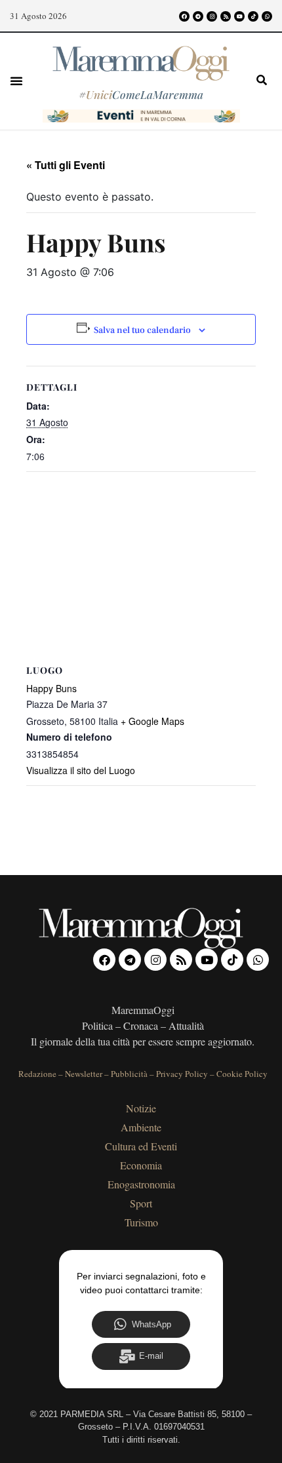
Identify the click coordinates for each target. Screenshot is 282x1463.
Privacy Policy (182, 1074)
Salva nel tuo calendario (142, 330)
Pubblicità (129, 1074)
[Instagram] (212, 16)
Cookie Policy (242, 1074)
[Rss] (225, 16)
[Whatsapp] (267, 16)
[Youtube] (239, 16)
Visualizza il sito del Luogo (80, 770)
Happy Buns (51, 688)
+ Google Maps (152, 721)
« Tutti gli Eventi (65, 164)
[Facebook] (184, 16)
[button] (16, 80)
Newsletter (83, 1074)
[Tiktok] (253, 16)
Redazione (37, 1074)
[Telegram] (198, 16)
